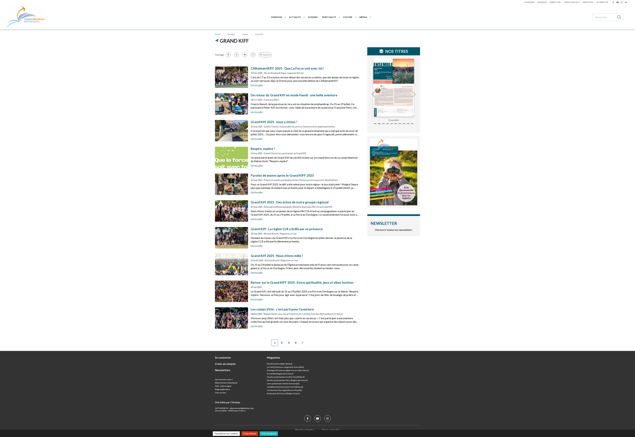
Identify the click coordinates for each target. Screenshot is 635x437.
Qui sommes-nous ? (224, 379)
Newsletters (555, 2)
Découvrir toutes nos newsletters (393, 229)
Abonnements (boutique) (226, 382)
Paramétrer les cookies (226, 433)
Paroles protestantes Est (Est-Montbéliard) (286, 377)
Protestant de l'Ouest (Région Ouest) (283, 393)
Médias (363, 17)
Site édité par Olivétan (227, 402)
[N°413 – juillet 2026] (393, 87)
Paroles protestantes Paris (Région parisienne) (287, 380)
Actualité (295, 17)
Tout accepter (268, 433)
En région (276, 17)
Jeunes (245, 34)
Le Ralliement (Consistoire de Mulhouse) (285, 387)
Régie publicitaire (222, 389)
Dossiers (313, 17)
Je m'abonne (529, 2)
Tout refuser (249, 433)
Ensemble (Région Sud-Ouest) (280, 373)
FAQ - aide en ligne (223, 386)
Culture (347, 17)
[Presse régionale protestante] (26, 17)
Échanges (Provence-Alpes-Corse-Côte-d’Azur (287, 370)
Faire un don (588, 2)
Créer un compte (225, 363)
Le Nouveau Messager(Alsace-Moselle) (284, 390)
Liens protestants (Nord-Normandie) (283, 383)
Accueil (217, 34)
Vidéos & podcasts (571, 2)
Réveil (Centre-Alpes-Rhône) (279, 363)
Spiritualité (329, 17)
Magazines (542, 2)
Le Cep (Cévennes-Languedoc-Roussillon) (285, 367)
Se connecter (602, 2)
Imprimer (267, 55)
